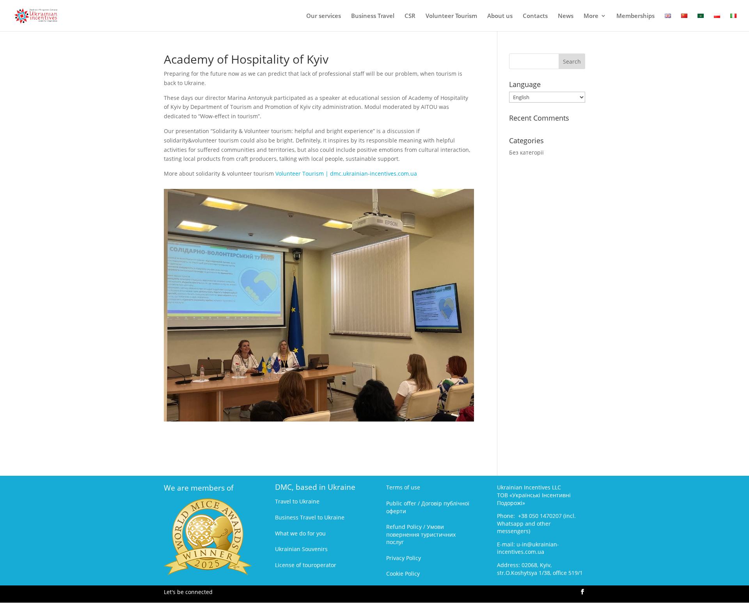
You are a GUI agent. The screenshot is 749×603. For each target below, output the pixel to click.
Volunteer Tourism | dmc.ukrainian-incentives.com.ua (346, 173)
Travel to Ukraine (297, 501)
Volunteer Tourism (451, 16)
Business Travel (372, 16)
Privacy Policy (403, 558)
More (591, 16)
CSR (410, 16)
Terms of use (403, 487)
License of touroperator (305, 565)
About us (500, 16)
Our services (323, 16)
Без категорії (526, 152)
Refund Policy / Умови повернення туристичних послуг (421, 534)
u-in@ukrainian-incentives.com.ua (528, 548)
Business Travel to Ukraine (309, 517)
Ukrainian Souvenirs (301, 549)
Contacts (535, 16)
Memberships (635, 16)
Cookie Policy (403, 573)
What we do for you (300, 533)
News (565, 16)
